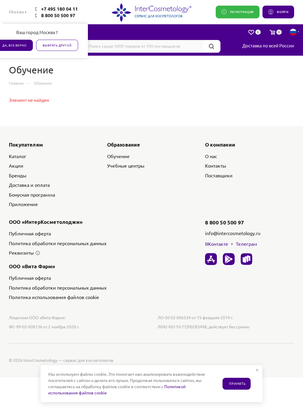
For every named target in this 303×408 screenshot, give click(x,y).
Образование (123, 144)
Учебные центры (125, 165)
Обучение (118, 156)
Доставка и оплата (29, 185)
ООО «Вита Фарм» (32, 266)
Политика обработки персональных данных (58, 243)
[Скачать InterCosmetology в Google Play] (229, 259)
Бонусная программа (32, 194)
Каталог (17, 156)
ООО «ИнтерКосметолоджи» (46, 222)
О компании (220, 144)
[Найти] (211, 46)
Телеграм (246, 244)
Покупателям (26, 144)
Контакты (215, 165)
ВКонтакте (216, 244)
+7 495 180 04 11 (59, 9)
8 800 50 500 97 (58, 15)
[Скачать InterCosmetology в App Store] (211, 259)
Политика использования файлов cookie (54, 297)
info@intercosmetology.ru (232, 233)
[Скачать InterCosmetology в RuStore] (246, 259)
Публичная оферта (30, 233)
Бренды (17, 175)
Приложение (23, 204)
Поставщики (219, 175)
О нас (211, 156)
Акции (16, 165)
